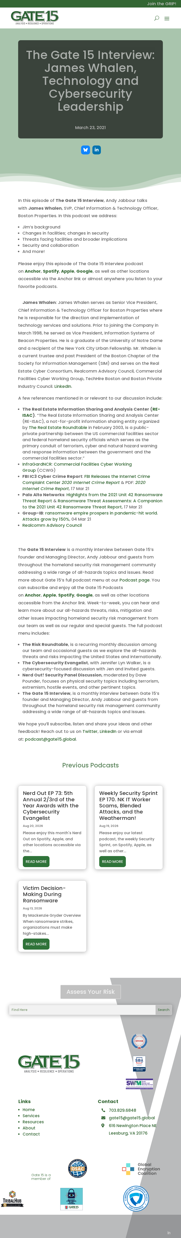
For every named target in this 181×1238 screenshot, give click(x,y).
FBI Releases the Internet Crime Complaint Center (86, 479)
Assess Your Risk (90, 992)
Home (29, 1109)
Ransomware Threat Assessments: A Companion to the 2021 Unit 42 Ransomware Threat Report (92, 504)
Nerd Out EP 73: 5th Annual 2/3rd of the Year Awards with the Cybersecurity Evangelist (50, 806)
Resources (33, 1122)
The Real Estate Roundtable (58, 427)
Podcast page (134, 580)
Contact (31, 1134)
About (29, 1128)
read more (36, 861)
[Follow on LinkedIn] (168, 1233)
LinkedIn (62, 386)
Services (31, 1116)
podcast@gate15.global (50, 739)
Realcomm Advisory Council (52, 525)
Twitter (90, 731)
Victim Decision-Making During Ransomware (44, 894)
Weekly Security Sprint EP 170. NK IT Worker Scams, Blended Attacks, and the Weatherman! (128, 806)
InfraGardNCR (37, 464)
